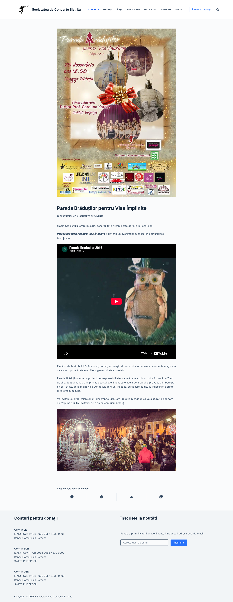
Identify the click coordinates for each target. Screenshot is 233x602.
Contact (179, 9)
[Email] (131, 497)
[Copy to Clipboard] (161, 497)
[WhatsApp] (101, 497)
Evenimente (97, 216)
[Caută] (217, 9)
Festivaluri (150, 9)
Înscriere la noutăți (201, 9)
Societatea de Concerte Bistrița (56, 9)
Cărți (119, 9)
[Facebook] (72, 497)
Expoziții (107, 9)
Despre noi (165, 9)
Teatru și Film (132, 9)
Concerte (93, 9)
